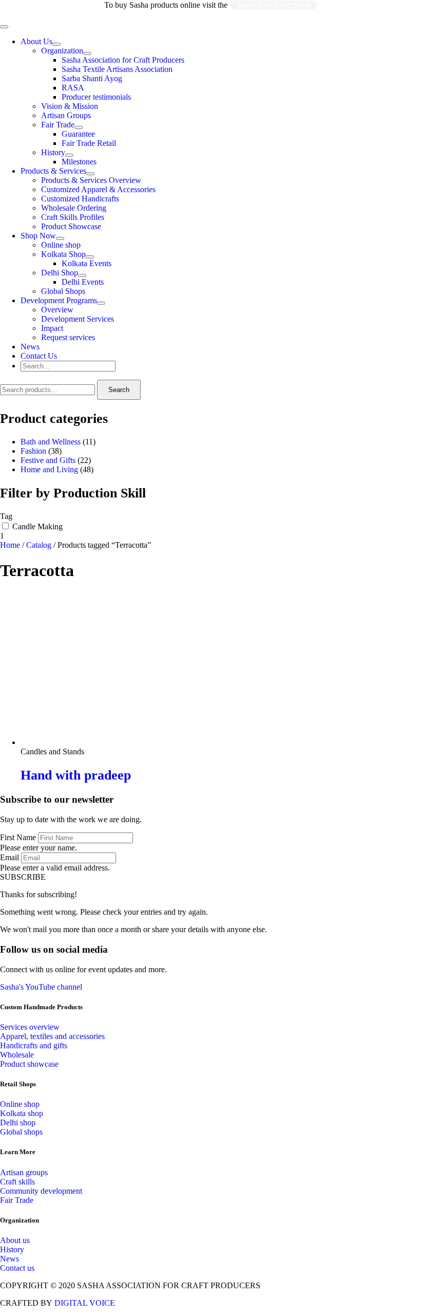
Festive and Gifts (48, 460)
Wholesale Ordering (73, 207)
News (30, 346)
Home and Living (49, 469)
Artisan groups (24, 1172)
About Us (36, 41)
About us (15, 1240)
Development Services (77, 318)
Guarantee (78, 133)
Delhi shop (17, 1122)
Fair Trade (57, 124)
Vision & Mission (69, 106)
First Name (18, 837)
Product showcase (29, 1064)
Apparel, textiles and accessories (52, 1036)
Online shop (61, 244)
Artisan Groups (66, 115)
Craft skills (17, 1181)
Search (118, 390)
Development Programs (59, 300)
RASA (73, 87)
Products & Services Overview (91, 180)
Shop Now (38, 235)
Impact (52, 328)
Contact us (17, 1268)
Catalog (38, 545)
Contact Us (39, 355)
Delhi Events (83, 281)
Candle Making (37, 526)
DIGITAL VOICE (84, 1303)
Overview (57, 309)
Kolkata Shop (63, 254)
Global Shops (63, 291)
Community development (41, 1191)
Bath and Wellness (51, 441)
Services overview (30, 1027)
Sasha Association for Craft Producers (123, 59)
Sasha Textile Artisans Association (117, 69)
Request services (68, 337)
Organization (62, 50)
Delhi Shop (59, 272)
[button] (23, 877)
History (53, 152)
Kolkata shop (21, 1113)
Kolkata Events (86, 263)
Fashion (33, 451)
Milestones (79, 161)
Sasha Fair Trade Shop (273, 5)
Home (10, 545)
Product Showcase (71, 226)
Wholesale (17, 1054)
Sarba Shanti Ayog (92, 78)
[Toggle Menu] (56, 44)
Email (9, 857)
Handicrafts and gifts (33, 1045)
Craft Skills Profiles (72, 217)
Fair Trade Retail (89, 143)
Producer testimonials (96, 96)
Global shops (21, 1131)
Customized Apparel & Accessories (98, 189)
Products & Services (53, 170)
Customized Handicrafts (80, 198)
